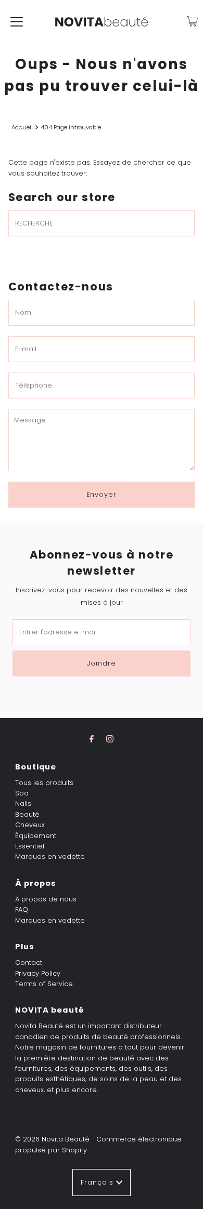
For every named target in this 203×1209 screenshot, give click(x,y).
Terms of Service (44, 983)
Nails (23, 803)
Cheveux (30, 824)
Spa (22, 793)
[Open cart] (192, 21)
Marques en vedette (50, 856)
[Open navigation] (17, 21)
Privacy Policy (37, 973)
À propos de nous (46, 899)
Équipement (35, 835)
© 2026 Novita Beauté (52, 1139)
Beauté (27, 814)
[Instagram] (109, 739)
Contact (28, 962)
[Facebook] (92, 739)
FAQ (21, 909)
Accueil (22, 127)
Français (98, 1182)
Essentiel (29, 846)
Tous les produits (44, 782)
